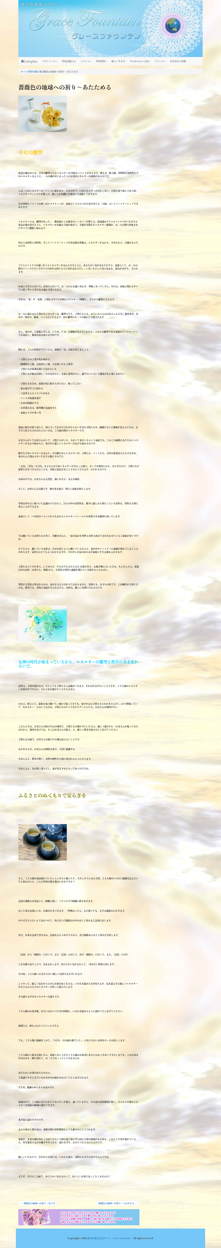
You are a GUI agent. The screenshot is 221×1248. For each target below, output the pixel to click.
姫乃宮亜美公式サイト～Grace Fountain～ (110, 1238)
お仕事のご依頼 (178, 61)
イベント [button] (84, 61)
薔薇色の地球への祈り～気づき (38, 1204)
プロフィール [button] (48, 61)
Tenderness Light (140, 61)
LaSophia (30, 61)
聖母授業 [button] (100, 61)
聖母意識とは (69, 61)
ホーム (24, 71)
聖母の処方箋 (35, 71)
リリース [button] (159, 61)
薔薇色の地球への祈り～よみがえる (117, 1204)
